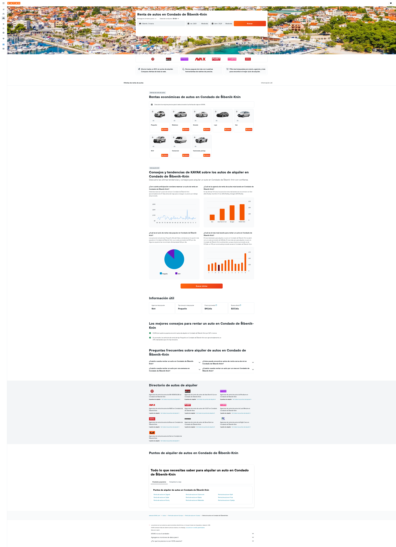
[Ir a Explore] (3, 24)
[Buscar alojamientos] (3, 14)
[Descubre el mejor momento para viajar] (3, 33)
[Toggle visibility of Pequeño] (164, 273)
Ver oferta (165, 129)
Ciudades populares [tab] (159, 482)
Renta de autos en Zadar (161, 497)
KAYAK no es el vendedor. (160, 534)
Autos (164, 515)
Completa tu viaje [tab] (175, 482)
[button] (3, 3)
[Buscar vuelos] (3, 9)
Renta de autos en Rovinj (161, 500)
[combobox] (147, 19)
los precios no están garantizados (195, 527)
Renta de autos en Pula (225, 497)
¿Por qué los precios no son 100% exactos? (166, 541)
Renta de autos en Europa (175, 515)
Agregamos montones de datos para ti (164, 537)
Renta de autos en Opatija (226, 500)
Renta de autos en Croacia (192, 515)
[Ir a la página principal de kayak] (13, 3)
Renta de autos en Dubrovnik (195, 494)
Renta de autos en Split (225, 494)
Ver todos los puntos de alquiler (170, 399)
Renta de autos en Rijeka (194, 497)
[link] (202, 286)
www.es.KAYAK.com (154, 515)
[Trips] (3, 39)
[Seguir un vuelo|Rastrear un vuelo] (3, 28)
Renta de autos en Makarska (195, 500)
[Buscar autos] (3, 18)
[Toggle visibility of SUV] (177, 273)
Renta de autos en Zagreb (162, 494)
